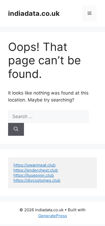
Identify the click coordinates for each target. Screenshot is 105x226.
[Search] (16, 129)
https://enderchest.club (35, 170)
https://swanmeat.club (34, 165)
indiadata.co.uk (34, 13)
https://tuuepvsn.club (33, 175)
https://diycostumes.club (36, 180)
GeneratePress (52, 215)
